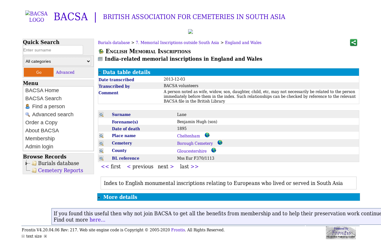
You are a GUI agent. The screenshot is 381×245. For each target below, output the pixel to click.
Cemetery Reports (60, 170)
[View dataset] (100, 59)
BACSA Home (42, 90)
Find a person (48, 106)
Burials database (58, 163)
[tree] (58, 167)
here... (97, 219)
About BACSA (42, 131)
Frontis (178, 229)
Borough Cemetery (195, 143)
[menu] (58, 118)
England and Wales (243, 42)
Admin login (39, 147)
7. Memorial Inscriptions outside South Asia (177, 42)
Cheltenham (188, 136)
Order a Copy (41, 122)
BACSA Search (43, 98)
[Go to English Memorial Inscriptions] (101, 51)
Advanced (65, 72)
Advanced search (52, 114)
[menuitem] (58, 91)
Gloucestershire (192, 151)
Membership (40, 139)
